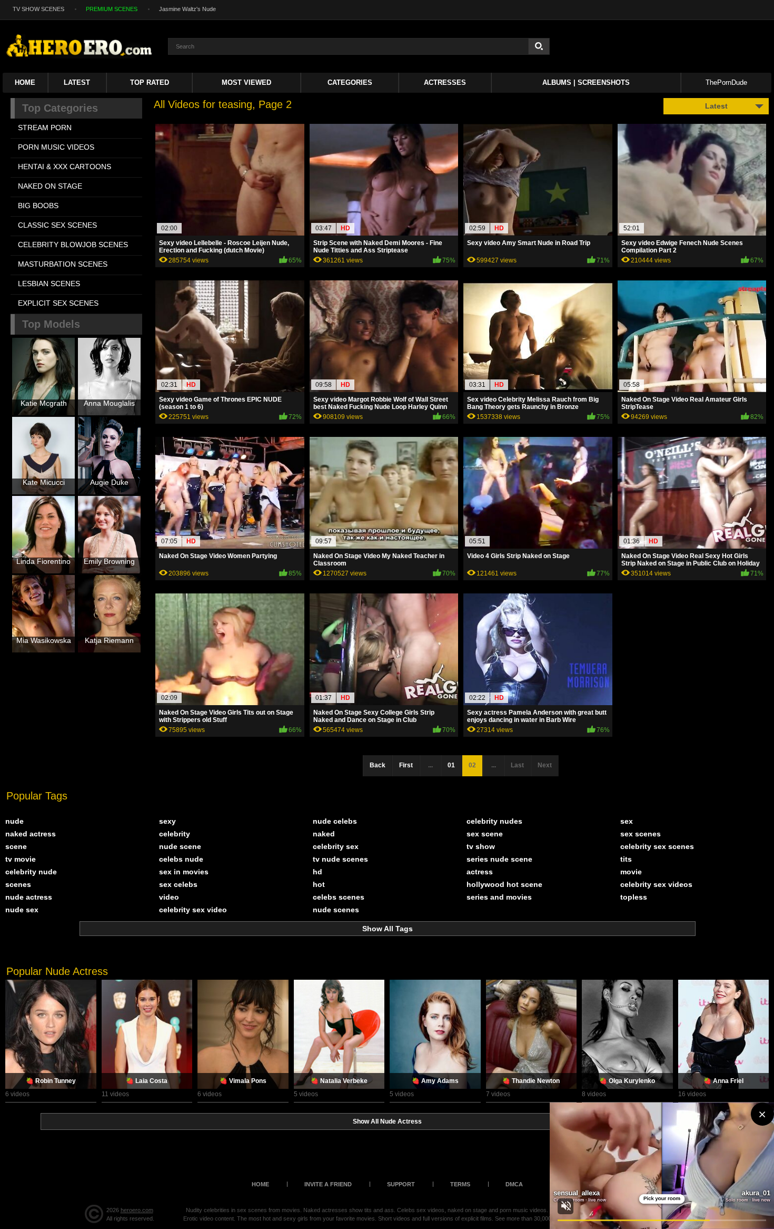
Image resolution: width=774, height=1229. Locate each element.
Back (377, 765)
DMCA (514, 1184)
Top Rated (149, 82)
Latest (77, 82)
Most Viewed (246, 82)
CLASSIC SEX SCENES (57, 225)
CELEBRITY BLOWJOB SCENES (73, 244)
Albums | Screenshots (586, 82)
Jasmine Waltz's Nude (187, 9)
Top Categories (60, 108)
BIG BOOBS (38, 205)
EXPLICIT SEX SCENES (58, 303)
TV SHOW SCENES (38, 9)
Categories (350, 82)
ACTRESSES (445, 82)
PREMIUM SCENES (111, 9)
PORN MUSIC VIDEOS (56, 147)
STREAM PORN (45, 127)
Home (25, 82)
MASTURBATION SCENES (62, 264)
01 (451, 765)
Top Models (51, 324)
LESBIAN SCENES (49, 283)
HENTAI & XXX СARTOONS (64, 166)
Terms (460, 1184)
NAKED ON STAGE (50, 186)
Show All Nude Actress (387, 1121)
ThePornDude (726, 82)
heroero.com (137, 1210)
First (406, 765)
